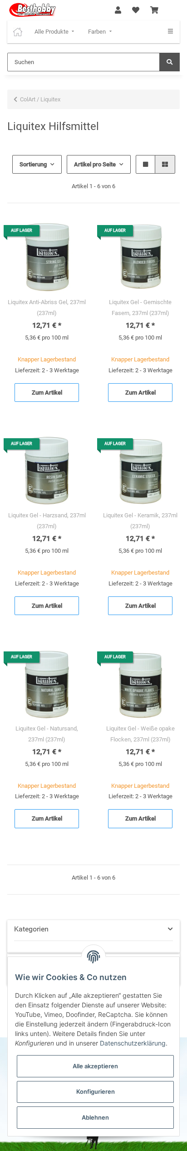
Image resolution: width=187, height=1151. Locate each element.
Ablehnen (95, 1117)
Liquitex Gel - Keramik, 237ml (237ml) (140, 521)
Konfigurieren (95, 1091)
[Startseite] (17, 31)
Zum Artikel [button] (47, 392)
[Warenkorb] (154, 10)
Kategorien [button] (31, 929)
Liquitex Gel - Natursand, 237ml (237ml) (46, 734)
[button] (118, 10)
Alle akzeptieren (95, 1066)
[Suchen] (169, 62)
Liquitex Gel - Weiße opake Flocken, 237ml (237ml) (140, 734)
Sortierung (33, 164)
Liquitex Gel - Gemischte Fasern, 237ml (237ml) (140, 307)
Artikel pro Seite (95, 164)
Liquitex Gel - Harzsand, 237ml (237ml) (47, 521)
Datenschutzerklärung (133, 1043)
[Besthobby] (32, 10)
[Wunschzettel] (136, 10)
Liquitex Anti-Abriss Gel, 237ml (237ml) (47, 307)
